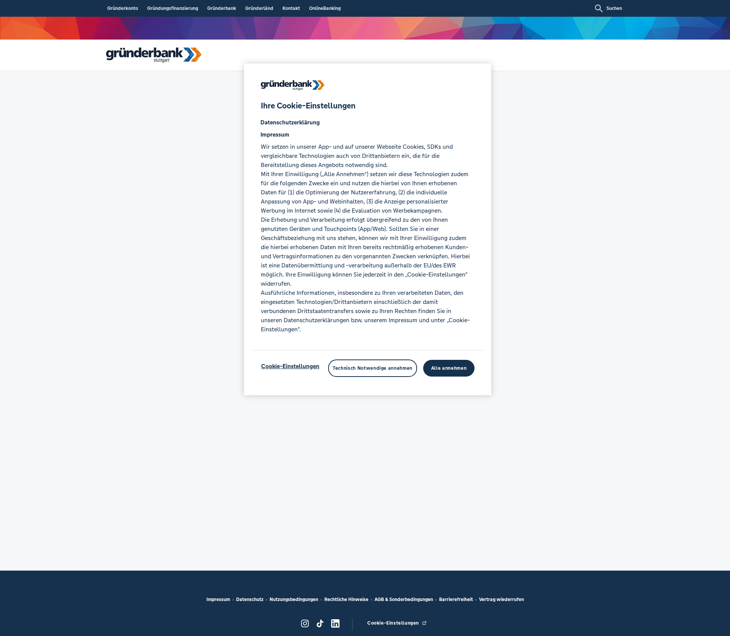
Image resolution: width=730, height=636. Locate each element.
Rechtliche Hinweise (346, 599)
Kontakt (291, 8)
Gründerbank (221, 8)
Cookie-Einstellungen (290, 366)
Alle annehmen (449, 368)
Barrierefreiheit (456, 599)
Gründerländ (259, 8)
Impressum (218, 599)
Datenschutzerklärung (290, 122)
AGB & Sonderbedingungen (404, 599)
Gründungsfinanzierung (172, 8)
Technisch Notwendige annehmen (373, 368)
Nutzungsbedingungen (294, 599)
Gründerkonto (122, 8)
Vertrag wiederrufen (501, 599)
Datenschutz (249, 599)
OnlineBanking (325, 8)
